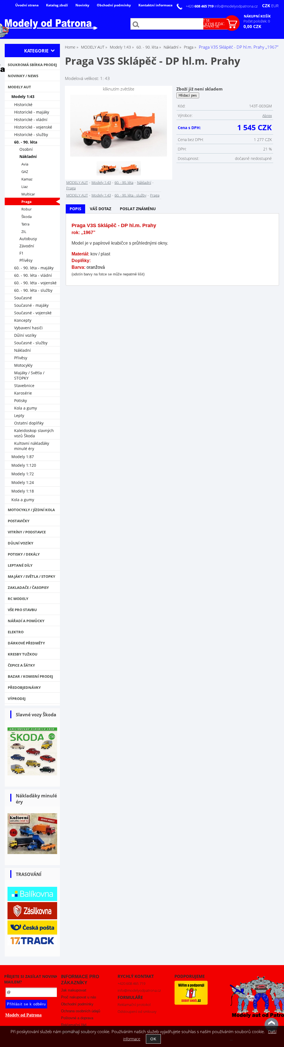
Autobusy (28, 238)
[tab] (75, 209)
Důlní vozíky (25, 335)
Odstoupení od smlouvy (137, 1011)
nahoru (271, 1025)
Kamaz (26, 179)
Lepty (19, 415)
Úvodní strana (27, 5)
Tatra (25, 224)
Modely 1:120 (23, 465)
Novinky (82, 5)
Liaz (24, 186)
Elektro (16, 631)
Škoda (26, 216)
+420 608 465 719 (131, 983)
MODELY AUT (77, 182)
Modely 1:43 (101, 182)
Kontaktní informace (155, 5)
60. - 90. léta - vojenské (35, 282)
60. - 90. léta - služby (130, 195)
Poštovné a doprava (77, 1018)
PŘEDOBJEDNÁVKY (24, 687)
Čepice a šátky (21, 665)
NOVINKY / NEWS (23, 75)
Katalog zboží (57, 5)
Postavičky (18, 520)
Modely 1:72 (22, 473)
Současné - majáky (31, 305)
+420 (200, 6)
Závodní (26, 245)
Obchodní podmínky (114, 5)
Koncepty (22, 320)
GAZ (24, 171)
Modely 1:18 (22, 491)
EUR (274, 5)
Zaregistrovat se (203, 26)
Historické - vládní (30, 119)
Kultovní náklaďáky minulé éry (31, 446)
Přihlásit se (198, 20)
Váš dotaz (100, 208)
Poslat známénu (138, 208)
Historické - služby (31, 134)
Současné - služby (30, 342)
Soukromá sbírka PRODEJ (32, 64)
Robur (26, 209)
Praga (71, 187)
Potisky (20, 400)
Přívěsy (25, 260)
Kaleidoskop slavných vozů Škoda (34, 433)
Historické (23, 104)
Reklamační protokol (134, 1004)
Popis (75, 208)
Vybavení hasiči (28, 327)
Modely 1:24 (22, 482)
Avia (24, 164)
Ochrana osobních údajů (80, 1011)
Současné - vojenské (33, 312)
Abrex (267, 115)
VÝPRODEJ (17, 698)
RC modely (18, 598)
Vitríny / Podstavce (27, 531)
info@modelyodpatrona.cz (236, 6)
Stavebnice (24, 385)
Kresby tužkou (22, 654)
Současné (23, 297)
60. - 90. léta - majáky (34, 267)
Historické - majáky (31, 112)
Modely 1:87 (22, 456)
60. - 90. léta (124, 182)
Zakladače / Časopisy (28, 587)
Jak (73, 990)
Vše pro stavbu (22, 609)
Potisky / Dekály (24, 554)
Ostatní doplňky (29, 423)
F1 (21, 253)
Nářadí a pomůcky (26, 620)
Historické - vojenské (33, 127)
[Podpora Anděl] (191, 1003)
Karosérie (23, 393)
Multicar (28, 194)
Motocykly (23, 365)
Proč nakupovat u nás (78, 997)
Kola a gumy (25, 408)
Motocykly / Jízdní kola (31, 509)
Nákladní (144, 182)
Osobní (26, 149)
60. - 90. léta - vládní (33, 275)
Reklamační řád (73, 1025)
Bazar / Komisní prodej (30, 676)
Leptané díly (20, 565)
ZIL (23, 231)
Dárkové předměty (26, 643)
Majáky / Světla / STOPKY (29, 375)
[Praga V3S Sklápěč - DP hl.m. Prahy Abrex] (118, 126)
